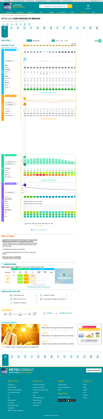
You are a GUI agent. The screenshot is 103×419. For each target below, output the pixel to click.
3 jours (57, 40)
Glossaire (41, 225)
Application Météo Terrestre (64, 397)
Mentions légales (11, 400)
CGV (9, 395)
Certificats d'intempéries (38, 397)
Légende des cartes (62, 384)
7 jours (61, 40)
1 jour (53, 40)
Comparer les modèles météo (48, 92)
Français (85, 384)
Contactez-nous (11, 384)
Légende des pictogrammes (64, 387)
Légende (36, 225)
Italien (84, 392)
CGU (9, 397)
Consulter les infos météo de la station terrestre (39, 287)
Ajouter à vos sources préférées (40, 229)
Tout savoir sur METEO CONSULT (15, 390)
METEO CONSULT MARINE (18, 1)
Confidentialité (11, 408)
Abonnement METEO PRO (38, 387)
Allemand (85, 397)
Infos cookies (11, 402)
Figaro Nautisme (30, 1)
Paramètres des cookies (13, 405)
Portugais (85, 395)
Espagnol (85, 390)
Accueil (3, 15)
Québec (12, 15)
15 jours (66, 40)
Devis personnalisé (37, 402)
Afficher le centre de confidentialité (15, 410)
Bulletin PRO (35, 392)
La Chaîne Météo (7, 1)
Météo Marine (36, 405)
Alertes (34, 395)
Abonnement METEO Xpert (39, 384)
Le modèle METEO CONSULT (14, 392)
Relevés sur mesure (37, 400)
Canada (7, 15)
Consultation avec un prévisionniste (41, 390)
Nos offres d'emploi (12, 387)
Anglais (84, 387)
